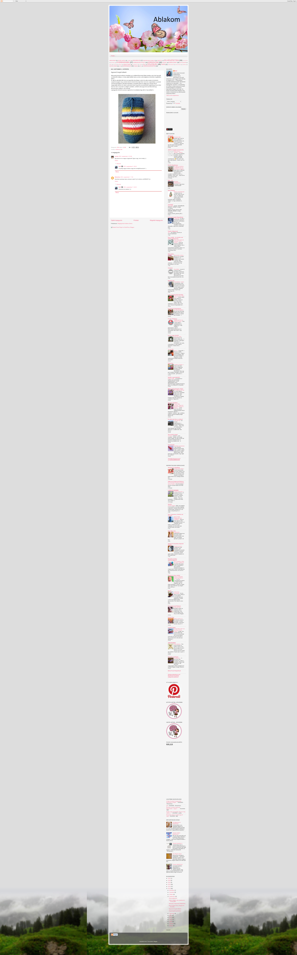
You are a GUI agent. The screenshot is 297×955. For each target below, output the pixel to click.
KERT (110, 64)
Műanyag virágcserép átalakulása (177, 903)
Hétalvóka (117, 177)
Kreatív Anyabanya (173, 165)
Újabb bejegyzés (116, 220)
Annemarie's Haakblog (174, 467)
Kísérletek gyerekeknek (179, 446)
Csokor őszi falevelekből (176, 592)
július (170, 915)
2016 (169, 882)
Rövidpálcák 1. (177, 658)
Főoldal (113, 55)
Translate (177, 103)
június (170, 917)
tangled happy (172, 627)
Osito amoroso (177, 644)
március (171, 923)
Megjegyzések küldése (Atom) (125, 223)
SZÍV (120, 66)
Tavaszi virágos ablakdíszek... (176, 833)
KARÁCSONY (173, 62)
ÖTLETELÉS (152, 64)
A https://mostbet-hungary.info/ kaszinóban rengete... (173, 802)
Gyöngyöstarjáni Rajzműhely (175, 217)
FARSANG (113, 62)
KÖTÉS (114, 64)
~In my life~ (171, 349)
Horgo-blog (171, 617)
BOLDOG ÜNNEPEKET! (177, 182)
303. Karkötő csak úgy (179, 390)
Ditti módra (171, 254)
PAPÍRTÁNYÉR (171, 64)
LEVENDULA (135, 64)
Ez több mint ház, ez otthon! (175, 419)
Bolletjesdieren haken (178, 468)
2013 (169, 888)
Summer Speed (171, 505)
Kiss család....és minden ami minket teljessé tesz (175, 238)
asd (167, 805)
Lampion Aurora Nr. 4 (178, 491)
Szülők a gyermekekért (174, 377)
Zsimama (170, 268)
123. (169, 232)
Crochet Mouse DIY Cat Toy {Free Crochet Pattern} (179, 630)
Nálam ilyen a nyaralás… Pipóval (178, 152)
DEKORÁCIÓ (136, 60)
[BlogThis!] (134, 147)
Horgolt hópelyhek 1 (177, 843)
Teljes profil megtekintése (172, 95)
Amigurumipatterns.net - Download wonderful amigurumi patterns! (174, 676)
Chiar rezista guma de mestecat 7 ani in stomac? (179, 241)
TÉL (141, 66)
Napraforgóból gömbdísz (175, 911)
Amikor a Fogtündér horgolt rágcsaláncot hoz (178, 578)
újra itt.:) (176, 350)
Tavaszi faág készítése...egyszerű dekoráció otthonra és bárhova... (179, 405)
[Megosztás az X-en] (135, 147)
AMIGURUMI (112, 60)
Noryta (169, 590)
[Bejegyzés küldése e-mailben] (129, 147)
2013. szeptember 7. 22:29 (130, 187)
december (171, 890)
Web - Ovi (170, 180)
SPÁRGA (184, 64)
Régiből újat (171, 280)
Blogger (155, 941)
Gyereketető (171, 444)
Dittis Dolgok (171, 190)
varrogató (170, 204)
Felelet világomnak (173, 231)
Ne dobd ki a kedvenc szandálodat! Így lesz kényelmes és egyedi (179, 167)
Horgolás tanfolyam (173, 656)
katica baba (170, 205)
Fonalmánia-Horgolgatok (174, 308)
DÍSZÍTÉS (159, 60)
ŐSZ (144, 64)
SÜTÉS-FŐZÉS (113, 66)
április (170, 921)
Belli (120, 166)
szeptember (172, 896)
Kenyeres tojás (177, 137)
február (171, 925)
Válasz (116, 160)
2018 (169, 880)
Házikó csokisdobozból (179, 191)
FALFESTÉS (185, 60)
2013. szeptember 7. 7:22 (127, 177)
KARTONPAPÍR (183, 62)
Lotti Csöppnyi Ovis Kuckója (175, 294)
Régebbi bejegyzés (156, 220)
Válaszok (118, 163)
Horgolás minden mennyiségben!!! (172, 559)
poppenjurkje (177, 532)
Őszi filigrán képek (177, 853)
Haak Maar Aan (172, 531)
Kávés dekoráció (173, 898)
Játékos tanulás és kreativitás (176, 149)
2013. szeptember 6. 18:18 (130, 166)
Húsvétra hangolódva (178, 309)
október (171, 894)
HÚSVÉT (164, 62)
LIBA (140, 64)
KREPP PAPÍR (126, 64)
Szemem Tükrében (173, 402)
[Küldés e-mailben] (132, 147)
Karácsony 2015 (177, 336)
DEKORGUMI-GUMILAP (149, 60)
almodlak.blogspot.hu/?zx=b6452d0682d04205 (174, 459)
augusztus (172, 913)
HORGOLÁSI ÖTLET (139, 62)
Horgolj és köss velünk (174, 575)
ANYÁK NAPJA (121, 60)
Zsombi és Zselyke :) (178, 364)
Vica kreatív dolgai (173, 434)
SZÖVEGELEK (127, 66)
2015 (169, 884)
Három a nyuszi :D (178, 618)
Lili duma (170, 435)
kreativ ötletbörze (172, 318)
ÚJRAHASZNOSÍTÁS (149, 66)
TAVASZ (136, 66)
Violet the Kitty (177, 607)
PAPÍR (163, 64)
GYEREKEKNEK (122, 62)
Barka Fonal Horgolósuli (174, 670)
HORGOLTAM (153, 62)
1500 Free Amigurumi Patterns (176, 481)
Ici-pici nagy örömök (173, 335)
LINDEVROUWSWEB (173, 490)
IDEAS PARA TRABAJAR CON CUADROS (178, 518)
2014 (169, 886)
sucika (116, 156)
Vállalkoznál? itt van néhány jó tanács (178, 321)
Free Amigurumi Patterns (174, 606)
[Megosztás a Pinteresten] (138, 147)
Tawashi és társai (178, 546)
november (171, 892)
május (170, 919)
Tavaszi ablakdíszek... (178, 864)
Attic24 (170, 504)
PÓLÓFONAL (178, 64)
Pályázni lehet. (171, 378)
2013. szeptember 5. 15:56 (125, 156)
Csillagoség (176, 218)
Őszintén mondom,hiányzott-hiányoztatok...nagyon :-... (173, 808)
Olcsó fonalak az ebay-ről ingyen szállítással (179, 562)
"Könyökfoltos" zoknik (179, 282)
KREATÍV (120, 64)
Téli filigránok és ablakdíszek (177, 823)
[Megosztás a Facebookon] (136, 147)
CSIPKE (129, 60)
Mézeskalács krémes (178, 255)
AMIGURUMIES (172, 642)
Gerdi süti (170, 135)
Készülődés (176, 269)
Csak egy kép (177, 420)
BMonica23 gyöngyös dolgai (175, 388)
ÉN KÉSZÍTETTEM (171, 60)
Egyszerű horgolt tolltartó (175, 908)
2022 (169, 878)
